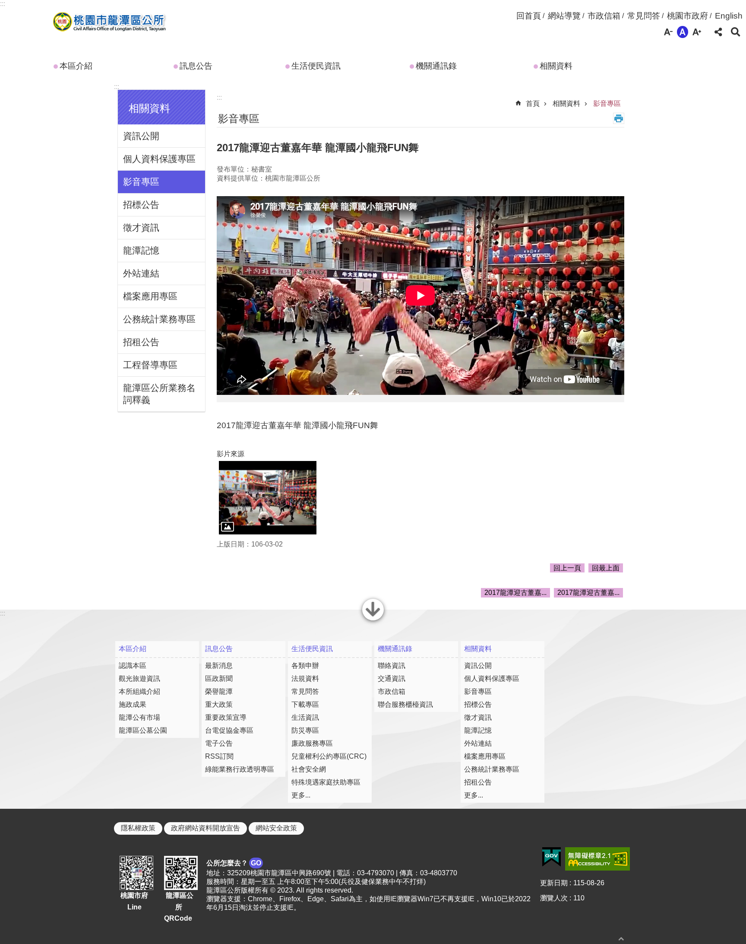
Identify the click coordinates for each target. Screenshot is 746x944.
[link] (551, 857)
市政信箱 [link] (604, 15)
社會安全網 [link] (308, 769)
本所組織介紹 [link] (139, 691)
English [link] (729, 15)
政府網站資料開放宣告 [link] (205, 828)
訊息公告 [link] (196, 65)
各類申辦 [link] (305, 665)
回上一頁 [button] (567, 568)
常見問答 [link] (643, 15)
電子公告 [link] (219, 743)
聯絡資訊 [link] (391, 665)
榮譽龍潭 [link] (219, 691)
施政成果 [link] (132, 704)
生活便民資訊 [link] (316, 65)
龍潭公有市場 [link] (139, 717)
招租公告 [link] (141, 342)
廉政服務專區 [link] (312, 743)
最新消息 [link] (219, 665)
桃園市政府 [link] (687, 15)
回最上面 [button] (606, 568)
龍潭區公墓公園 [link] (143, 730)
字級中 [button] (682, 32)
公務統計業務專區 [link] (159, 319)
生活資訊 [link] (305, 717)
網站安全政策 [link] (276, 828)
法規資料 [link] (305, 678)
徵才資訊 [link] (141, 227)
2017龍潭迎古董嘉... (515, 592)
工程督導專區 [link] (150, 365)
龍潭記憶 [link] (141, 250)
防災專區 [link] (305, 730)
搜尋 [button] (736, 32)
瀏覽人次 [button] (554, 898)
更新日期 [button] (554, 883)
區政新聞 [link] (219, 678)
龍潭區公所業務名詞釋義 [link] (159, 394)
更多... (300, 795)
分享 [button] (718, 32)
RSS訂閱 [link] (219, 756)
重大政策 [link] (219, 704)
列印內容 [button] (618, 118)
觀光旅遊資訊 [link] (139, 678)
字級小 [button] (668, 32)
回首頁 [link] (528, 15)
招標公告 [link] (141, 205)
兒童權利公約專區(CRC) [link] (329, 756)
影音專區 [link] (141, 182)
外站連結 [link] (141, 273)
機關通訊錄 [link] (436, 65)
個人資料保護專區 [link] (159, 159)
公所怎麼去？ (233, 863)
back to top (621, 938)
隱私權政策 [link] (138, 828)
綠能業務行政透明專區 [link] (239, 769)
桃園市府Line (134, 901)
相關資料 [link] (556, 65)
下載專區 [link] (305, 704)
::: (2, 3)
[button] (267, 497)
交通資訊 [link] (391, 678)
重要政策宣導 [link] (226, 717)
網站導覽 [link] (564, 15)
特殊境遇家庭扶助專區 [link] (325, 782)
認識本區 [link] (132, 665)
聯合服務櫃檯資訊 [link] (405, 704)
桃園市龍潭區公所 (107, 22)
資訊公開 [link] (141, 136)
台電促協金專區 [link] (229, 730)
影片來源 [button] (230, 454)
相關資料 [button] (149, 108)
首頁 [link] (533, 103)
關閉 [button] (373, 619)
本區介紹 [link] (76, 65)
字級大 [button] (697, 32)
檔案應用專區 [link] (150, 296)
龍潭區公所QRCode (179, 907)
